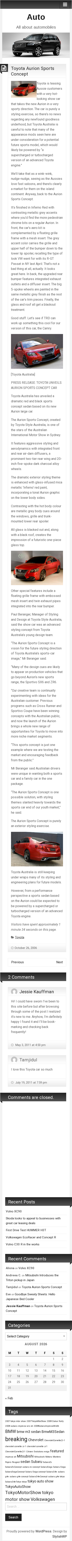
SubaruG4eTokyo (13, 1481)
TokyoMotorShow (23, 1492)
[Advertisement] (36, 1155)
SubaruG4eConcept (38, 1476)
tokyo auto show (40, 1481)
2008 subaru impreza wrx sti (19, 1426)
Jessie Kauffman (36, 991)
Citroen (29, 1451)
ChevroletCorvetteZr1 (15, 1451)
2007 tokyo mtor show (15, 1421)
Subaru (36, 1462)
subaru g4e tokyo (56, 1476)
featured (57, 1451)
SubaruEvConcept (13, 1467)
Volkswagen (43, 1499)
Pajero (8, 1462)
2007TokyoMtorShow (36, 1421)
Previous (17, 962)
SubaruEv (47, 1462)
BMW (10, 1431)
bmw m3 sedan (29, 1432)
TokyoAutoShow (18, 1487)
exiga (46, 1451)
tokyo (24, 1481)
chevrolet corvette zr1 (37, 1446)
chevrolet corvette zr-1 (15, 1446)
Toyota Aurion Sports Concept (42, 1287)
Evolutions (38, 1451)
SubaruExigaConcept (15, 1471)
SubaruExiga (46, 1467)
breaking (16, 1439)
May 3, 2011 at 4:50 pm (30, 1045)
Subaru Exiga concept (35, 1471)
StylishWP (59, 1536)
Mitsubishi (25, 1456)
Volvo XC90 (14, 1211)
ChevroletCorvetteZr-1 (54, 1440)
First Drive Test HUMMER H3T (26, 1230)
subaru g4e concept (19, 1476)
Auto (36, 17)
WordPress (43, 1531)
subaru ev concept (31, 1467)
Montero (57, 1456)
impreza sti (10, 1456)
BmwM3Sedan (53, 1432)
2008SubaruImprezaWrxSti (46, 1426)
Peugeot (16, 1462)
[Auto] (36, 45)
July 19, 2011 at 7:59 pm (31, 1082)
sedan (25, 1462)
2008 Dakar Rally (55, 1421)
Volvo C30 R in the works (22, 1244)
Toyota (19, 937)
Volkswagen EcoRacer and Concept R (31, 1237)
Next (59, 962)
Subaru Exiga (59, 1467)
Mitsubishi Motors (43, 1456)
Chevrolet (35, 1440)
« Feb (9, 1398)
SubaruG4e (51, 1471)
